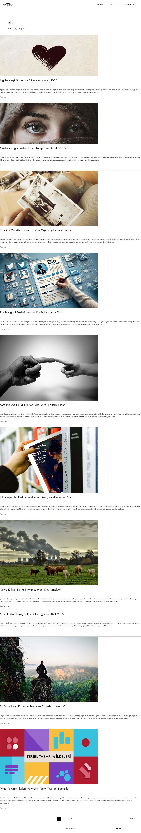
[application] (135, 5)
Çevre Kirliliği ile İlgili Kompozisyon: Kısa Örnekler (30, 589)
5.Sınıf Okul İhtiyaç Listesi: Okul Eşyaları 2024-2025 (32, 614)
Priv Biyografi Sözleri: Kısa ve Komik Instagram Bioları (32, 312)
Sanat (110, 5)
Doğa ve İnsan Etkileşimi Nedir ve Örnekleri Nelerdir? (33, 706)
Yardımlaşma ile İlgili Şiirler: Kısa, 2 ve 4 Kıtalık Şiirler (32, 405)
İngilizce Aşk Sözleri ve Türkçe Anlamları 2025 (28, 80)
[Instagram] (117, 828)
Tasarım (119, 5)
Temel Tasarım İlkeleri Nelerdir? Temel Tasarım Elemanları (35, 788)
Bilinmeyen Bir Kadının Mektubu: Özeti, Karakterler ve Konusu (37, 497)
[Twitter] (114, 828)
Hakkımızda (129, 5)
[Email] (120, 828)
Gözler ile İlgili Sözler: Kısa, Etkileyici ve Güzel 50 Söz (33, 148)
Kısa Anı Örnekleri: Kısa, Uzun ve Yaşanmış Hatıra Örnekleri (36, 230)
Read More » (4, 97)
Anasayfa (101, 5)
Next (132, 818)
